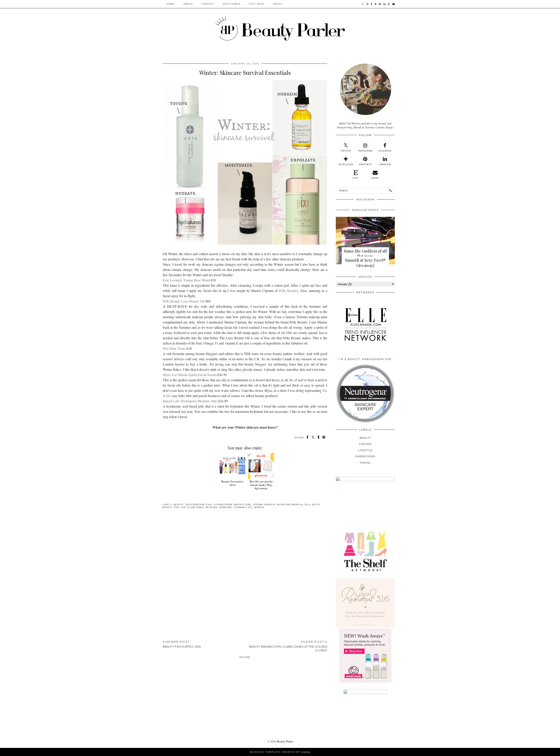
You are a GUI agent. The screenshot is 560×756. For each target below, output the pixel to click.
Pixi (176, 507)
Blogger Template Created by (280, 752)
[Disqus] (245, 576)
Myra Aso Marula (290, 504)
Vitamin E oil (243, 507)
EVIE (209, 504)
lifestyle (365, 450)
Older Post (288, 646)
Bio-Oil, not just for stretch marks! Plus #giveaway (261, 484)
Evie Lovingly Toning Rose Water (186, 280)
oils (307, 504)
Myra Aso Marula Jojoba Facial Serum (189, 374)
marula (270, 504)
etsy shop (256, 3)
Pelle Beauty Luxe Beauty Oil (183, 301)
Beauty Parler (285, 741)
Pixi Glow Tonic (174, 348)
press (277, 3)
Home (170, 3)
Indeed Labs (242, 504)
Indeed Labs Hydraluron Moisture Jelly (190, 401)
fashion (365, 443)
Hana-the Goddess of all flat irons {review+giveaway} (365, 256)
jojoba (258, 504)
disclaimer (231, 3)
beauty (179, 504)
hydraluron (223, 504)
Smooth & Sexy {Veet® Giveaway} (365, 263)
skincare (225, 507)
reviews (211, 507)
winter (259, 507)
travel (365, 462)
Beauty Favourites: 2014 (232, 483)
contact (208, 3)
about (188, 3)
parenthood (365, 456)
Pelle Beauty (288, 290)
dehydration (195, 504)
